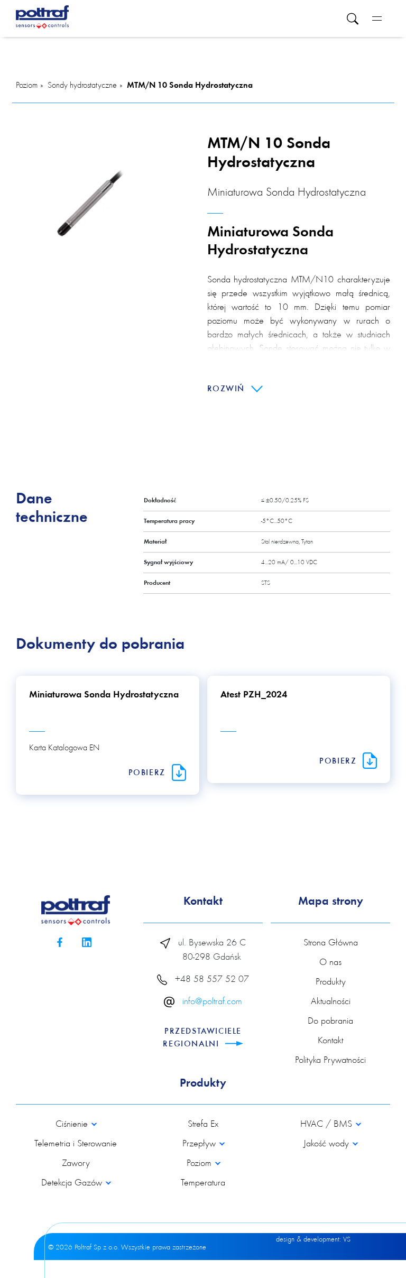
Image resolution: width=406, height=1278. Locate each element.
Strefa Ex (203, 1124)
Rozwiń (227, 389)
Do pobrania (330, 1021)
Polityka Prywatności (330, 1060)
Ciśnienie (73, 1124)
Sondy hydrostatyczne (82, 85)
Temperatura (203, 1183)
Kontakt (330, 1041)
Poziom (27, 85)
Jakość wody (327, 1144)
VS (346, 1240)
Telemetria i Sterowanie (75, 1144)
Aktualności (330, 1002)
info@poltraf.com (212, 1002)
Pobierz (148, 773)
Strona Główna (330, 943)
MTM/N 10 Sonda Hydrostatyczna (190, 85)
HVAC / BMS (327, 1124)
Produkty (331, 982)
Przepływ (200, 1144)
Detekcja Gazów (73, 1183)
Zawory (76, 1164)
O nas (330, 963)
